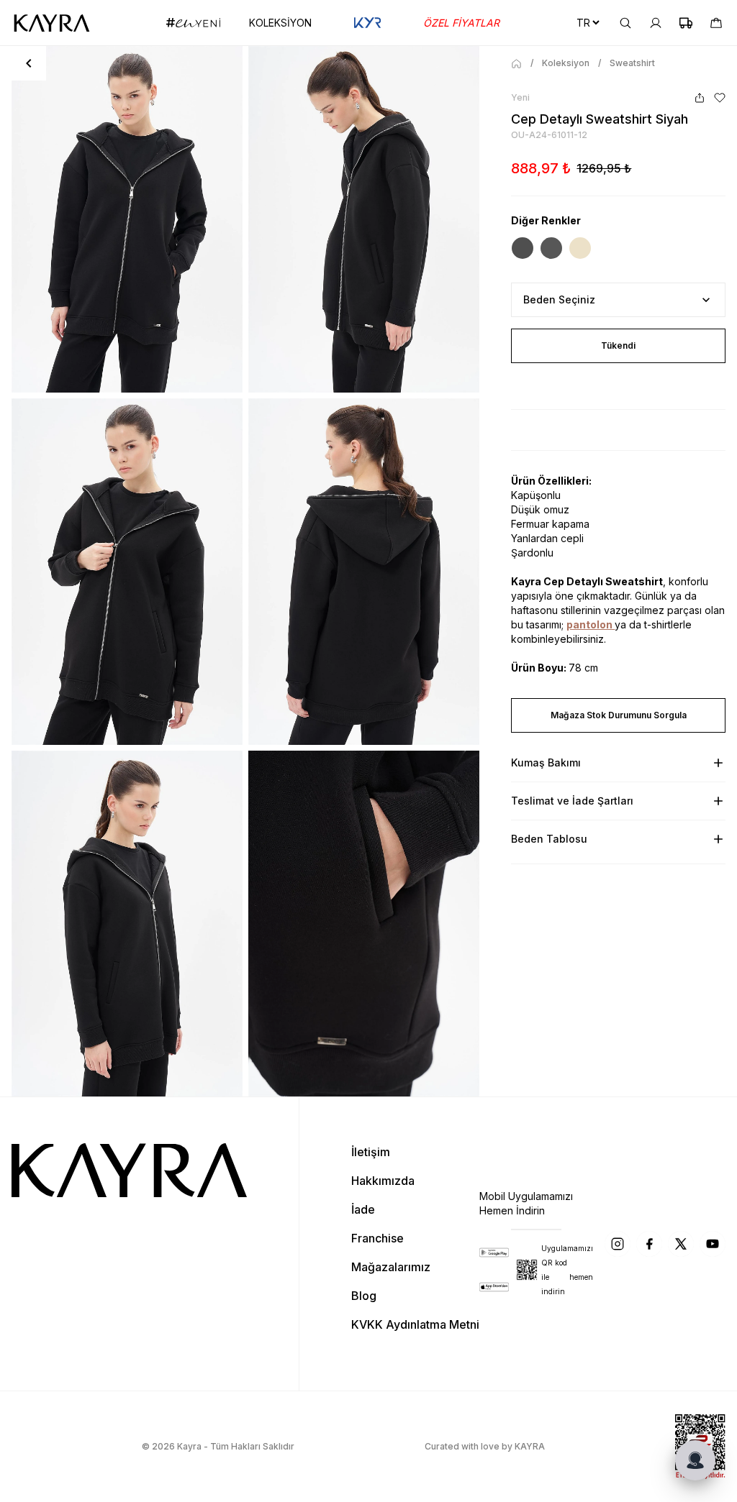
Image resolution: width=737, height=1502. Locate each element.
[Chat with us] (695, 1460)
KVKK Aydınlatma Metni (415, 1324)
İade (363, 1209)
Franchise (377, 1238)
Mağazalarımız (390, 1267)
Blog (363, 1295)
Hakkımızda (383, 1180)
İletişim (370, 1152)
